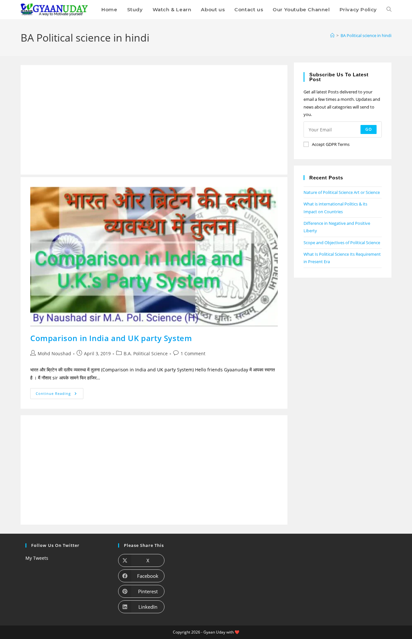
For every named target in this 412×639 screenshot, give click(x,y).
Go (368, 129)
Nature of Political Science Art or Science (342, 192)
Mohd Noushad (54, 353)
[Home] (332, 35)
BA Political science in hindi (366, 35)
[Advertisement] (154, 120)
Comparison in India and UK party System (111, 338)
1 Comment (193, 353)
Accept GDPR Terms (331, 144)
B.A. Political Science (146, 353)
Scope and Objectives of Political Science (342, 242)
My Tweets (36, 558)
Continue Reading (59, 392)
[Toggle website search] (389, 9)
